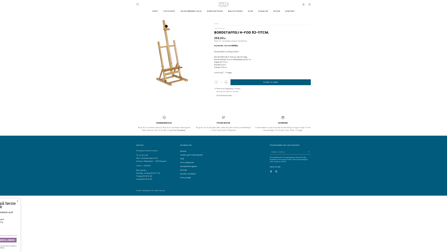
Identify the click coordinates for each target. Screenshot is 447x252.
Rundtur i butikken (188, 174)
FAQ (182, 159)
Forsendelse (226, 41)
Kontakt (183, 170)
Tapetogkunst (146, 190)
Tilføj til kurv (270, 82)
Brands (183, 151)
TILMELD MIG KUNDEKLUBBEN (68, 240)
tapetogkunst (219, 28)
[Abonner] (309, 151)
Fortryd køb (185, 177)
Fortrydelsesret (187, 162)
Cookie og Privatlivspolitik (191, 155)
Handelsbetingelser (188, 166)
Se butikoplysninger (224, 95)
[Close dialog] (88, 201)
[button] (137, 4)
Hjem (216, 23)
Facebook (181, 130)
